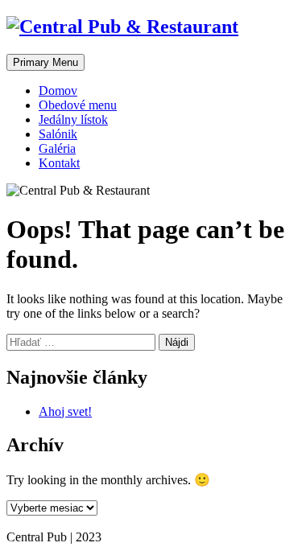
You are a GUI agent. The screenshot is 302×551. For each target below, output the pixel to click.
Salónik (58, 134)
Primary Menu (45, 62)
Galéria (57, 148)
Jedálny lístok (73, 119)
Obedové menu (78, 105)
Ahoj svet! (65, 411)
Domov (58, 90)
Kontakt (59, 163)
